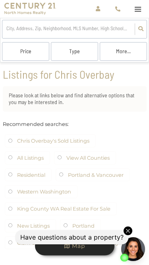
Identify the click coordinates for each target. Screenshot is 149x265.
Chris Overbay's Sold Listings (53, 140)
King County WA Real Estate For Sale (63, 208)
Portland (83, 225)
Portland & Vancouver (96, 175)
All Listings (30, 158)
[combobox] (7, 29)
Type (74, 51)
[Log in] (98, 9)
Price (25, 51)
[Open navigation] (138, 9)
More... (123, 51)
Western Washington (44, 191)
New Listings (33, 225)
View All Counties (88, 158)
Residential (31, 175)
